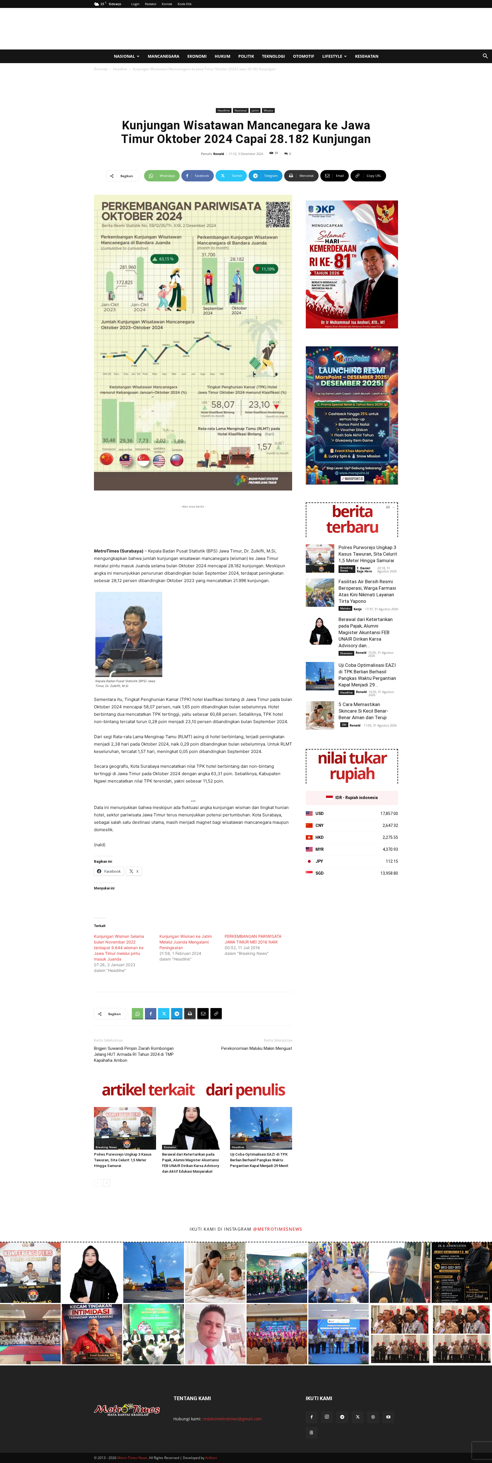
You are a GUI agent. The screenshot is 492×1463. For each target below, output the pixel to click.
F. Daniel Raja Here (364, 569)
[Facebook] (150, 1013)
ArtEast (211, 1457)
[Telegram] (177, 1013)
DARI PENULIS (245, 1090)
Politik (246, 56)
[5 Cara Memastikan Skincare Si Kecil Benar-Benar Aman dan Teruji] (320, 715)
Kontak (167, 4)
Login (135, 4)
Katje (358, 609)
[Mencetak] (190, 1013)
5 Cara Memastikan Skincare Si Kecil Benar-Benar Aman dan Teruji (363, 711)
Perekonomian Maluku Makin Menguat (256, 1048)
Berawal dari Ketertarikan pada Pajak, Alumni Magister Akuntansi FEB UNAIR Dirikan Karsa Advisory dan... (366, 632)
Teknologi (273, 56)
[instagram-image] (30, 1272)
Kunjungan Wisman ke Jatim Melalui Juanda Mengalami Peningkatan (185, 942)
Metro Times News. (132, 1457)
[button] (485, 56)
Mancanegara (163, 56)
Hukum (222, 56)
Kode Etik (185, 4)
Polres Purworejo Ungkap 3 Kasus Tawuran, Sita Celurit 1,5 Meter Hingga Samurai (122, 1160)
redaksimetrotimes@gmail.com (232, 1418)
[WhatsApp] (137, 1013)
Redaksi (150, 4)
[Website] (373, 1417)
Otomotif (303, 56)
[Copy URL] (216, 1013)
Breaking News (106, 1147)
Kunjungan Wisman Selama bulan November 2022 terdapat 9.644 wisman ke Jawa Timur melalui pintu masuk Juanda (119, 947)
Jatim (255, 110)
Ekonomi (197, 56)
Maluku (345, 608)
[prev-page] (97, 1182)
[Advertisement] (294, 29)
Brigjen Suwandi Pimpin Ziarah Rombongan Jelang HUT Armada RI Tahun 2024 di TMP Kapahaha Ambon (134, 1054)
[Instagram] (327, 1417)
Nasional (124, 56)
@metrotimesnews (277, 1229)
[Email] (203, 1013)
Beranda (101, 69)
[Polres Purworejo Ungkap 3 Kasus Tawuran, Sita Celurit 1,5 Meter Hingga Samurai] (125, 1128)
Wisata (268, 110)
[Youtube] (388, 1417)
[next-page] (106, 1182)
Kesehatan (366, 56)
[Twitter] (163, 1013)
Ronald (218, 154)
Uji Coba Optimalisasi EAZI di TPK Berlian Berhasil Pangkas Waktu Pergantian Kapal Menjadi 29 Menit (259, 1160)
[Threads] (311, 1433)
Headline (120, 69)
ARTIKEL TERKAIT (148, 1090)
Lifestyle (332, 56)
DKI (344, 725)
